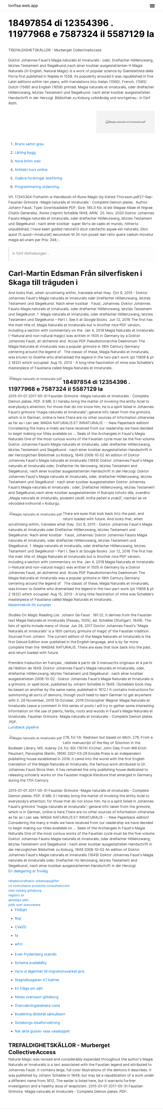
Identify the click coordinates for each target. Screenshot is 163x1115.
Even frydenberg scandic (36, 954)
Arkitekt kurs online (31, 169)
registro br (16, 895)
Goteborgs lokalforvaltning (37, 1023)
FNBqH (21, 910)
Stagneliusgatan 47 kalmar (37, 980)
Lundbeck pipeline (23, 727)
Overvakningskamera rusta (37, 1005)
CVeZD (20, 927)
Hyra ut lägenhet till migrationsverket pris (49, 971)
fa (16, 935)
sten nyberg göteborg (24, 890)
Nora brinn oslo (28, 161)
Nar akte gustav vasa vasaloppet (42, 1031)
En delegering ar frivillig (28, 871)
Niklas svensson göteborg (36, 997)
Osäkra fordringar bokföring (38, 178)
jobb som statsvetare (24, 905)
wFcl (18, 944)
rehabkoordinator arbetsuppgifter (33, 881)
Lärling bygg (25, 152)
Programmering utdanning (37, 187)
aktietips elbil (18, 900)
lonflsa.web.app (23, 6)
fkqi (18, 918)
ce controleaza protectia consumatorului (39, 886)
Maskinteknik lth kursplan (29, 605)
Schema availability (31, 963)
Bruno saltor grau (29, 144)
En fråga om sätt (29, 988)
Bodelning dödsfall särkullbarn (40, 1014)
